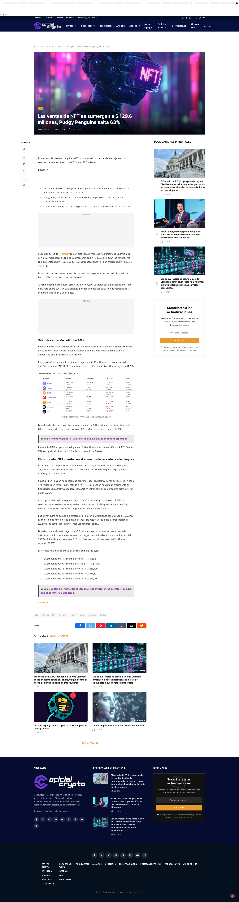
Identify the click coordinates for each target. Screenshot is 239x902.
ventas (103, 615)
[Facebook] (24, 149)
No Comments (61, 129)
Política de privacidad (187, 350)
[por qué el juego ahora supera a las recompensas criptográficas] (61, 707)
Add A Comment (90, 743)
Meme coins (48, 884)
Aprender (134, 25)
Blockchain (86, 25)
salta (82, 615)
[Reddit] (24, 184)
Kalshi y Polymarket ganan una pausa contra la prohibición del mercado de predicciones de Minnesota (181, 234)
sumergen (92, 615)
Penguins (63, 615)
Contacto (37, 17)
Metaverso (65, 879)
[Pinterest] (24, 170)
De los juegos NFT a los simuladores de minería (118, 725)
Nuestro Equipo (148, 26)
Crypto (69, 25)
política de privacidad (65, 17)
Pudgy (74, 615)
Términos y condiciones (87, 17)
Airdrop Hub (195, 26)
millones (45, 615)
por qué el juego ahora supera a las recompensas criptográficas (60, 727)
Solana (46, 875)
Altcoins (47, 879)
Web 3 (62, 867)
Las (36, 615)
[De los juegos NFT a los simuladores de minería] (119, 707)
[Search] (209, 26)
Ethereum (47, 871)
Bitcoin (46, 867)
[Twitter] (24, 156)
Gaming (63, 871)
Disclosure (49, 17)
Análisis (120, 25)
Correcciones (179, 25)
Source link (44, 602)
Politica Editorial (162, 26)
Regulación (105, 25)
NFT (40, 109)
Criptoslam (64, 253)
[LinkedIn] (24, 163)
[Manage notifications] (232, 896)
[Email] (24, 177)
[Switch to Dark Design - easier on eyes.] (205, 26)
